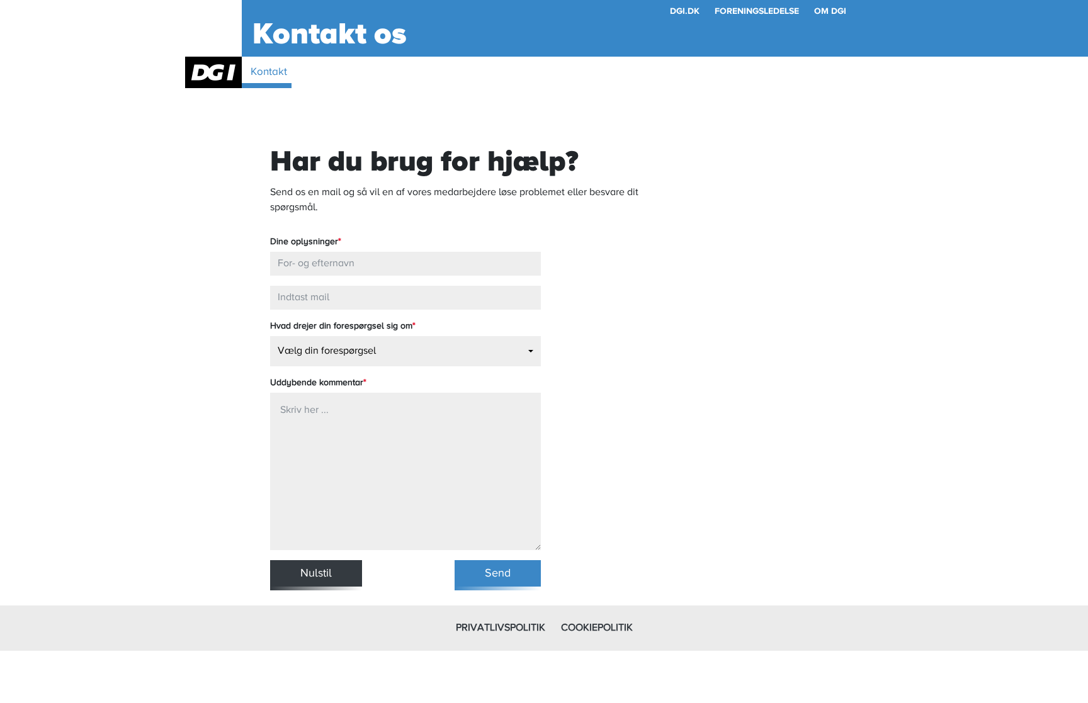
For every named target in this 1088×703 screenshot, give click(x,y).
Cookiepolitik (597, 628)
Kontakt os (329, 35)
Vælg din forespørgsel (327, 351)
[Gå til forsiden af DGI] (213, 72)
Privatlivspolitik (500, 628)
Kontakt (269, 72)
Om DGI (830, 11)
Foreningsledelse (757, 11)
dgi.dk (685, 11)
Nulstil (316, 573)
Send (498, 573)
